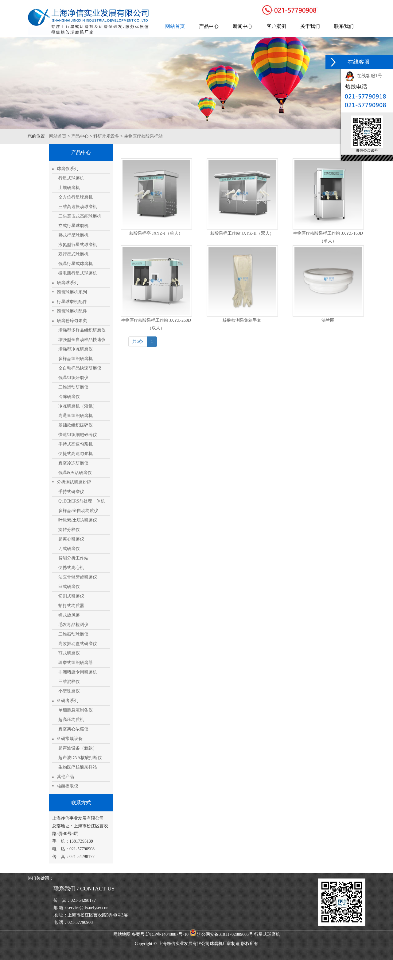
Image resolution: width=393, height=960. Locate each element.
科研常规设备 (106, 136)
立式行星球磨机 (73, 225)
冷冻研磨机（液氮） (77, 406)
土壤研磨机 (69, 187)
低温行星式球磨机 (75, 263)
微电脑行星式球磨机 (77, 273)
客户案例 (276, 26)
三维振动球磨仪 (73, 634)
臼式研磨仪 (69, 586)
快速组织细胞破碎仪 (77, 434)
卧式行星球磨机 (73, 235)
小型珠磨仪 (69, 691)
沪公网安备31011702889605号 (224, 934)
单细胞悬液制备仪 (75, 710)
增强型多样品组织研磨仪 (82, 330)
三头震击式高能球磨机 (79, 216)
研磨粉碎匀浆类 (72, 320)
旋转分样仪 (69, 529)
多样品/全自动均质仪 (78, 510)
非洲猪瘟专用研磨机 (77, 672)
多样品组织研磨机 (75, 358)
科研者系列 (67, 700)
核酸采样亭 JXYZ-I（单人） (156, 233)
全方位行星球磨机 (75, 197)
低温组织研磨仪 (73, 377)
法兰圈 (327, 320)
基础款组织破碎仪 (75, 425)
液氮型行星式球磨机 (77, 244)
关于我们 (310, 26)
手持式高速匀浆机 (75, 444)
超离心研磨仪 (71, 539)
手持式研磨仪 (71, 491)
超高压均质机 (71, 719)
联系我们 (344, 26)
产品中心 (209, 26)
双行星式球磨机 (73, 254)
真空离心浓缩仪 (73, 729)
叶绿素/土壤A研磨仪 (77, 520)
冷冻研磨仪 (69, 396)
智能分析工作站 (73, 558)
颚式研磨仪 (69, 653)
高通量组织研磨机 (75, 415)
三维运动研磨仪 (73, 387)
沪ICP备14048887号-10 (167, 934)
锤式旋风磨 (69, 615)
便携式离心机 (71, 567)
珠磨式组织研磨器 (75, 662)
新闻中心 (242, 26)
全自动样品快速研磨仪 (79, 368)
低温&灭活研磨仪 (75, 472)
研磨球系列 (67, 282)
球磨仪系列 (67, 168)
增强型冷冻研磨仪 (75, 349)
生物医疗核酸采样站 (143, 136)
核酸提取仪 (67, 786)
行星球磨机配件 (72, 301)
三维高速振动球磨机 (77, 206)
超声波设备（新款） (77, 748)
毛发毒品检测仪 (73, 624)
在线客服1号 (368, 75)
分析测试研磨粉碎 (74, 482)
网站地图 (121, 934)
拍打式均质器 (71, 605)
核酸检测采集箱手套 (242, 320)
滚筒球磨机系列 (72, 292)
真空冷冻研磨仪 (73, 463)
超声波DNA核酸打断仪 (80, 757)
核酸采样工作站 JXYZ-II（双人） (242, 233)
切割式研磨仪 (71, 596)
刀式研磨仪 (69, 548)
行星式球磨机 (71, 178)
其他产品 (65, 776)
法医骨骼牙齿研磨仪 (77, 577)
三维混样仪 (69, 681)
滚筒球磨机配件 (72, 311)
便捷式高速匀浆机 (75, 453)
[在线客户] (333, 62)
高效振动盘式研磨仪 (77, 643)
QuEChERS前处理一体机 (81, 501)
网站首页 (175, 26)
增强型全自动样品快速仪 (82, 339)
